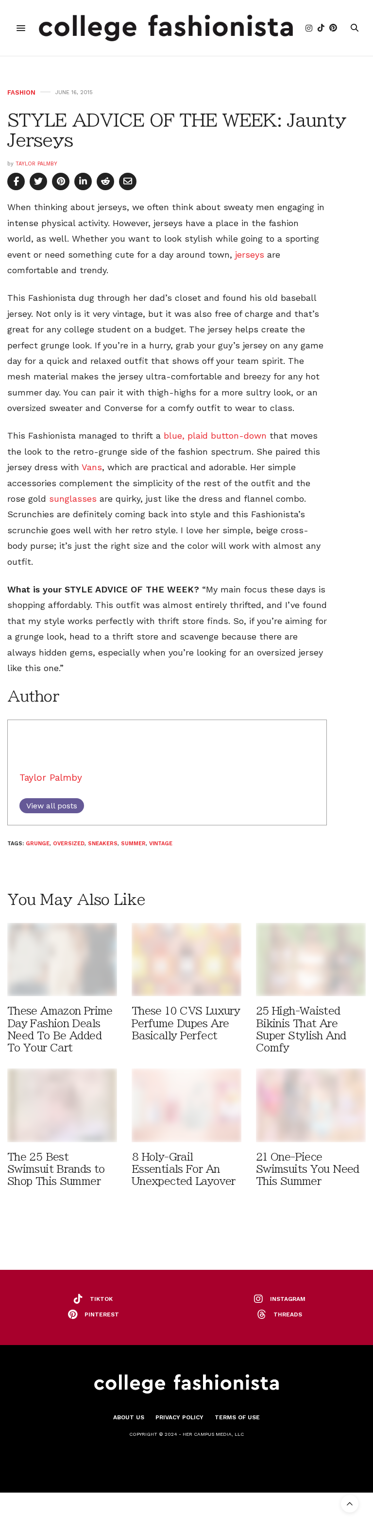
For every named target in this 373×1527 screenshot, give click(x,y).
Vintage (160, 843)
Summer (133, 843)
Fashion (21, 92)
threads (287, 1314)
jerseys (249, 254)
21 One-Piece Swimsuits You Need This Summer (307, 1169)
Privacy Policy (179, 1417)
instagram (287, 1299)
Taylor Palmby (36, 164)
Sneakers (103, 843)
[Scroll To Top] (349, 1503)
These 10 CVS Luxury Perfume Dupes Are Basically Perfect (186, 1023)
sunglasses (73, 498)
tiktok (101, 1299)
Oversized (69, 843)
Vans (92, 467)
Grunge (38, 843)
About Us (128, 1417)
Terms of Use (237, 1417)
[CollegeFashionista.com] (166, 28)
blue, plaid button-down (215, 435)
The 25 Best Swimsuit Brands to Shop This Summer (56, 1169)
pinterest (102, 1314)
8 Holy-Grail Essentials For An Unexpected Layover (184, 1169)
